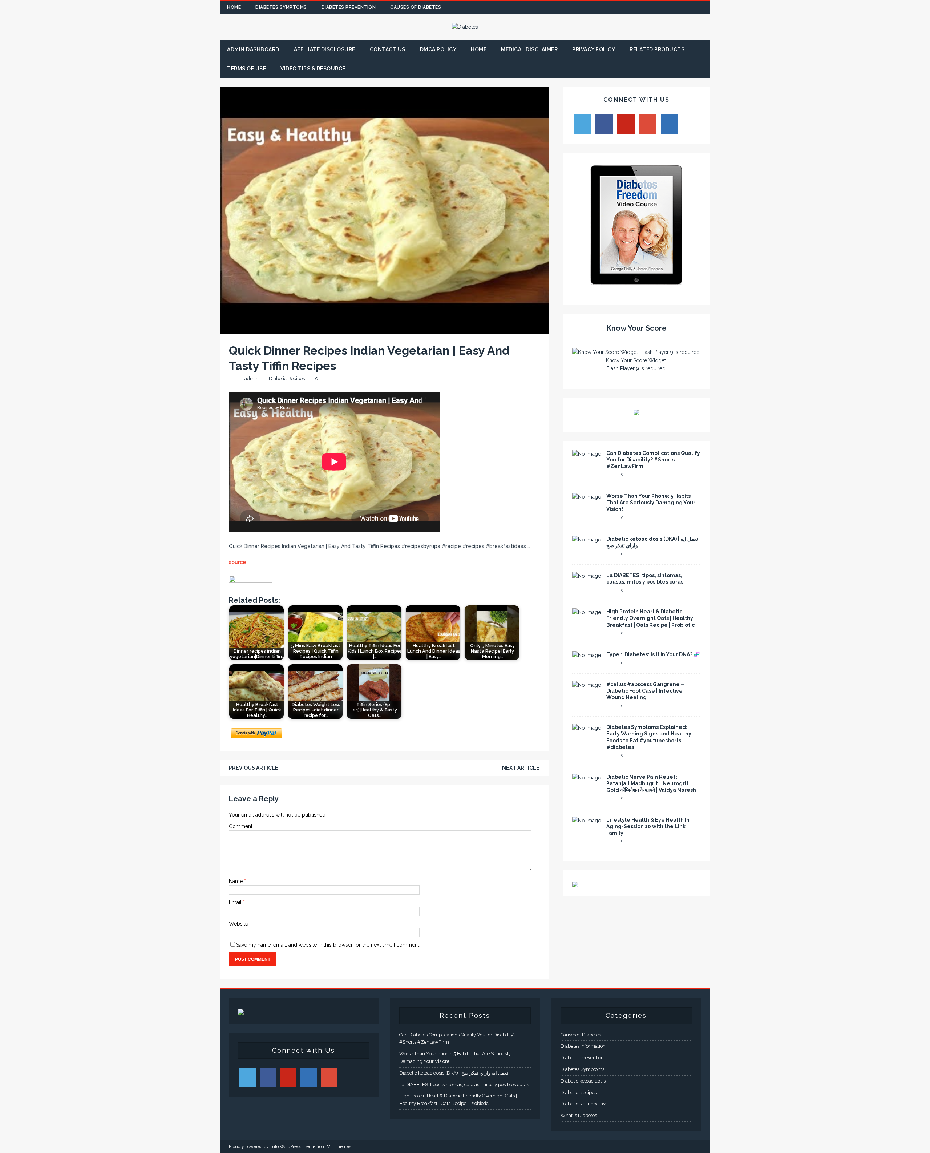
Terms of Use (246, 69)
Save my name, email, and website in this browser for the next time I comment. (328, 945)
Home (234, 7)
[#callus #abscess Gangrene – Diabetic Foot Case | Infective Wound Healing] (586, 685)
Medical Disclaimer (529, 49)
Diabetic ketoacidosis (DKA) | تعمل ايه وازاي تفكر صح (453, 1073)
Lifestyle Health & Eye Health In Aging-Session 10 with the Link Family (648, 826)
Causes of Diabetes (415, 7)
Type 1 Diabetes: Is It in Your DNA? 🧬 (653, 654)
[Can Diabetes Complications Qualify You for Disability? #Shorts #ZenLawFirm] (586, 454)
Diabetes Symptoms (281, 7)
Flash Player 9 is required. (636, 368)
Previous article (253, 768)
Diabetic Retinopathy (583, 1103)
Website (238, 924)
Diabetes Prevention (349, 7)
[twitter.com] (661, 7)
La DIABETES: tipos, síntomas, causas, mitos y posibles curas (464, 1084)
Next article (520, 768)
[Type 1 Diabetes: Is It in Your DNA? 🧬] (586, 655)
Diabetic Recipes (287, 378)
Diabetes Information (583, 1046)
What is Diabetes (579, 1115)
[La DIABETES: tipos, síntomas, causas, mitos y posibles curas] (586, 576)
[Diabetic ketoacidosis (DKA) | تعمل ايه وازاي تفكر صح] (586, 540)
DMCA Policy (438, 49)
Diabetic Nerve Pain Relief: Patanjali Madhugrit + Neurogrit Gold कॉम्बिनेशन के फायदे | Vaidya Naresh (651, 783)
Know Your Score (637, 328)
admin (251, 378)
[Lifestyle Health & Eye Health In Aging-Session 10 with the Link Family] (586, 820)
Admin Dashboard (253, 49)
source (237, 562)
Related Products (657, 49)
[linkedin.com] (704, 7)
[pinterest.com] (689, 7)
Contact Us (387, 49)
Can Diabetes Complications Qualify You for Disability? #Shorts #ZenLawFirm (653, 459)
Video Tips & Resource (312, 69)
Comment (240, 826)
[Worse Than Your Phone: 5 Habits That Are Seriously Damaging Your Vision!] (586, 497)
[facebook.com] (647, 7)
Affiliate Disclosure (324, 49)
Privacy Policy (593, 49)
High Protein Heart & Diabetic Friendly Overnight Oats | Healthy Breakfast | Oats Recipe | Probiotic (650, 618)
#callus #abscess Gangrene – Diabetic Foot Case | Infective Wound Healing (645, 690)
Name (236, 881)
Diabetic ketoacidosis (583, 1081)
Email (236, 902)
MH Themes (339, 1146)
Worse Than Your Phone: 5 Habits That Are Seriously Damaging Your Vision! (650, 502)
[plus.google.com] (675, 7)
